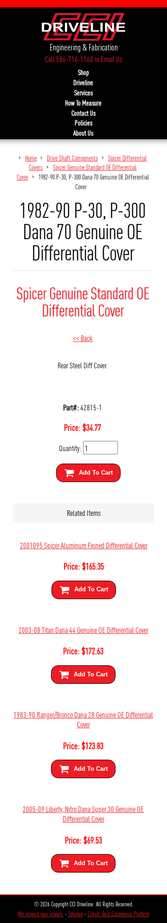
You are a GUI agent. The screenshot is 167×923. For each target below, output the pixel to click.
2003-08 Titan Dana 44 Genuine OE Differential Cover (83, 629)
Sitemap (75, 913)
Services (83, 92)
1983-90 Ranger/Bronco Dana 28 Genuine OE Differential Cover (83, 719)
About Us (83, 132)
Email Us (111, 59)
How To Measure (83, 102)
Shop (83, 72)
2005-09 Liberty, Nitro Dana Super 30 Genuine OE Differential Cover (83, 813)
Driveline (83, 82)
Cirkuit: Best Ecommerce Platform (118, 913)
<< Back (83, 337)
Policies (83, 122)
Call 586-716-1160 (69, 59)
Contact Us (83, 113)
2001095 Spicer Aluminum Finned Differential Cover (84, 544)
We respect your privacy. (41, 913)
